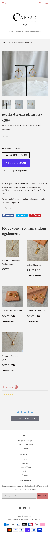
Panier (45, 3)
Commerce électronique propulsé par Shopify (24, 519)
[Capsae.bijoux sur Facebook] (19, 508)
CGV (25, 471)
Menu (7, 3)
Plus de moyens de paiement (16, 170)
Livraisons (25, 463)
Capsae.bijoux (26, 516)
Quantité (5, 136)
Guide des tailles (25, 441)
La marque (25, 459)
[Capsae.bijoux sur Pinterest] (24, 508)
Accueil (4, 42)
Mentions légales (25, 467)
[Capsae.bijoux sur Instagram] (29, 508)
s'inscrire (42, 495)
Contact (25, 448)
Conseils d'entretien (25, 444)
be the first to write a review (25, 418)
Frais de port (20, 125)
